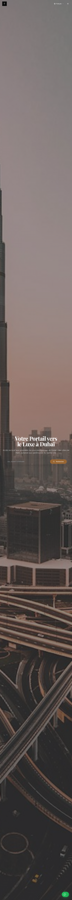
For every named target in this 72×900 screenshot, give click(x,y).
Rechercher (60, 461)
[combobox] (58, 3)
